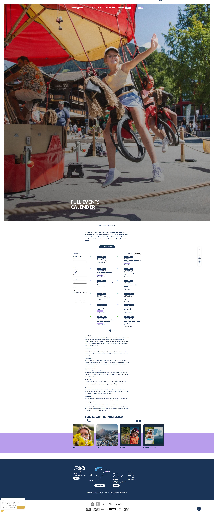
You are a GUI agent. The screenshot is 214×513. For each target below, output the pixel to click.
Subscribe (116, 485)
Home (100, 225)
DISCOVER (93, 8)
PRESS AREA (130, 474)
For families (123, 447)
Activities (100, 8)
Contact (76, 478)
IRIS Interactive (124, 492)
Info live (128, 7)
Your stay (108, 8)
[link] (199, 509)
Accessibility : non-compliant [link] (105, 492)
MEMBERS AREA (131, 478)
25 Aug (102, 256)
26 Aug (130, 293)
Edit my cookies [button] (113, 492)
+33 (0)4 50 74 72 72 (77, 474)
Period (74, 259)
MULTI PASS (121, 8)
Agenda (74, 288)
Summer (76, 272)
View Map (138, 253)
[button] (160, 0)
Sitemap (98, 492)
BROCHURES (130, 472)
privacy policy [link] (110, 494)
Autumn (76, 269)
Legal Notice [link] (89, 492)
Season (74, 267)
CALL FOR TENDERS (132, 479)
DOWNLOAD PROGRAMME (107, 246)
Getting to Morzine (99, 485)
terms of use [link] (117, 494)
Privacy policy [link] (94, 492)
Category (75, 279)
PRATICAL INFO (131, 476)
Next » (121, 330)
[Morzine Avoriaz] (77, 7)
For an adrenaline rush (149, 447)
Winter (76, 274)
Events (114, 8)
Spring (76, 271)
